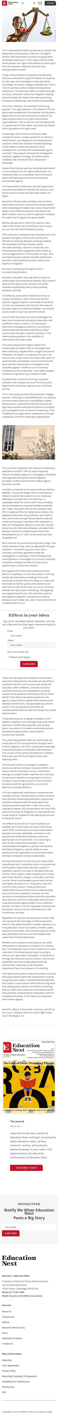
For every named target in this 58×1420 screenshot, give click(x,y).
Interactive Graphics (12, 1338)
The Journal (8, 1316)
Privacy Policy (9, 1370)
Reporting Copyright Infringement (19, 1376)
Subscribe (29, 664)
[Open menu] (22, 3)
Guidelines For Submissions (16, 1381)
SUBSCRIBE (50, 3)
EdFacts (6, 1322)
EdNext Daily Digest (20, 657)
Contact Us (7, 1343)
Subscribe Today (26, 1167)
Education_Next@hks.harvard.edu (25, 1295)
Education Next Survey (13, 1327)
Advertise (6, 1360)
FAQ (4, 1392)
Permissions (8, 1386)
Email (10, 630)
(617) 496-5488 (16, 1292)
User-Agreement (10, 1365)
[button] (34, 3)
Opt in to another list (18, 651)
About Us (6, 1311)
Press (5, 1332)
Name (10, 640)
